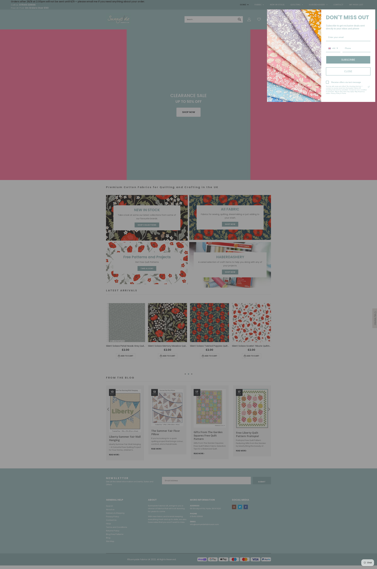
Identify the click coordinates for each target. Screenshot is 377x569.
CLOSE (348, 71)
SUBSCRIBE (348, 60)
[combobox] (333, 48)
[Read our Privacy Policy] (369, 87)
